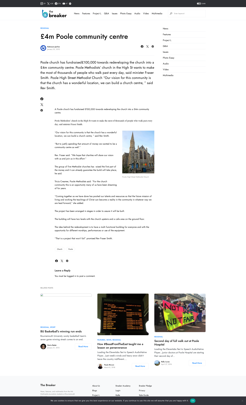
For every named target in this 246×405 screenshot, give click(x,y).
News (165, 28)
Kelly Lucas (165, 361)
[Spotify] (70, 3)
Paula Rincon (109, 365)
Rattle (118, 395)
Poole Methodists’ (63, 120)
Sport (52, 327)
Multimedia (168, 75)
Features (167, 34)
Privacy (142, 390)
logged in (71, 276)
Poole (70, 249)
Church (59, 249)
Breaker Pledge (145, 385)
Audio (166, 63)
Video (166, 69)
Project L (167, 40)
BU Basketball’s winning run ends (61, 331)
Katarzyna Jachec (53, 46)
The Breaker (48, 385)
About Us (96, 385)
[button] (201, 3)
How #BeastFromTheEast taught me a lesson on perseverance (120, 345)
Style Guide (144, 395)
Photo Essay (168, 57)
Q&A (165, 46)
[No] (242, 400)
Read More (83, 346)
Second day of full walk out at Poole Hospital (176, 342)
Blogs (94, 390)
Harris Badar (52, 345)
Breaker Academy (123, 385)
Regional (44, 28)
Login (118, 390)
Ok (192, 400)
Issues (165, 52)
